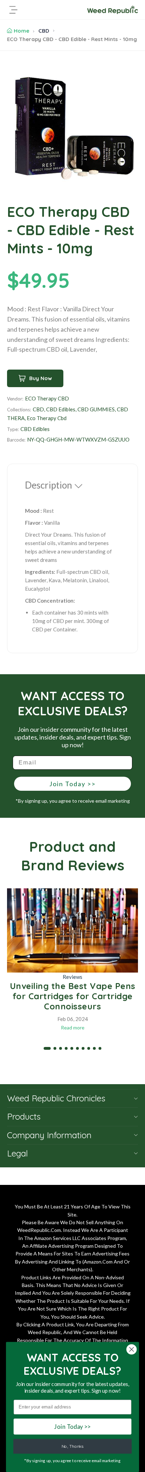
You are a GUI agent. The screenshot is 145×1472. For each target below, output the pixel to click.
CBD (43, 30)
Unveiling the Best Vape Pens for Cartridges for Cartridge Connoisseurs (72, 996)
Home (21, 30)
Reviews (72, 977)
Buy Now (40, 378)
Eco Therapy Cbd (47, 418)
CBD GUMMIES (96, 409)
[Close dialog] (131, 1349)
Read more (72, 1027)
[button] (47, 1048)
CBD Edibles (60, 409)
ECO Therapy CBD (47, 398)
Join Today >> (72, 784)
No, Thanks (72, 1446)
